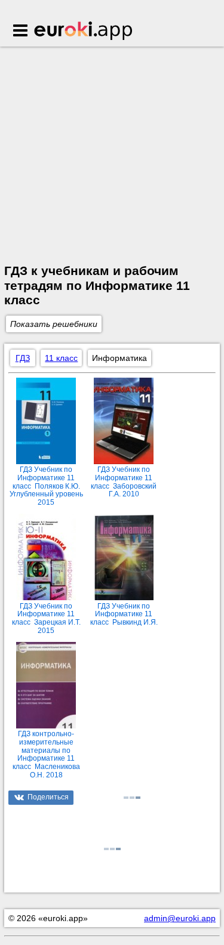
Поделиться (48, 797)
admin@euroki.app (180, 918)
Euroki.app (84, 31)
